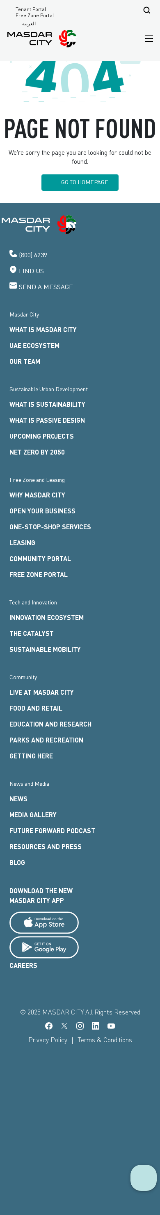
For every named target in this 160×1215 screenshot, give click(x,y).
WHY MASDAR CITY (37, 495)
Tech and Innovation (33, 602)
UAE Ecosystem (34, 345)
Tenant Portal (31, 9)
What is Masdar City (43, 329)
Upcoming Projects (41, 436)
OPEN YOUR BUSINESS (42, 511)
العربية (29, 23)
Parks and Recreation (46, 740)
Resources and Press (45, 846)
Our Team (24, 361)
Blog (17, 862)
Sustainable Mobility (45, 649)
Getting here (31, 756)
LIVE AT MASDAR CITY (41, 692)
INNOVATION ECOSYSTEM (46, 617)
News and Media (29, 783)
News (18, 799)
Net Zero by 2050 (37, 452)
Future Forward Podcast (52, 830)
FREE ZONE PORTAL (38, 574)
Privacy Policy (47, 1040)
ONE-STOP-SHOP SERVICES (50, 527)
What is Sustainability (47, 404)
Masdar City (24, 314)
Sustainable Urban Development (48, 389)
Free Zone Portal (35, 15)
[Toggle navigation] (147, 39)
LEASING (22, 542)
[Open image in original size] (42, 38)
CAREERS (23, 965)
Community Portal (40, 558)
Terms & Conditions (105, 1040)
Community (23, 676)
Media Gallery (33, 814)
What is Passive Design (47, 420)
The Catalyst (31, 633)
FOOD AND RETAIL (35, 708)
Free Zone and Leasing (37, 479)
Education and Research (50, 724)
